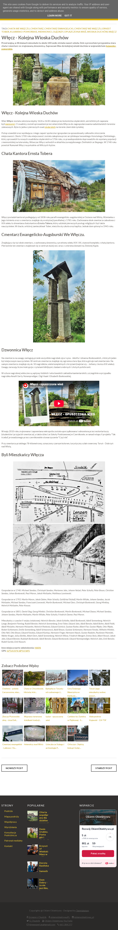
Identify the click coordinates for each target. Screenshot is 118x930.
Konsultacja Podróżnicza (10, 834)
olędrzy (58, 31)
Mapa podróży (11, 816)
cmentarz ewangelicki (58, 28)
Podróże (8, 811)
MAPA (38, 647)
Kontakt (8, 846)
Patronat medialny (13, 840)
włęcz (113, 31)
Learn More (54, 15)
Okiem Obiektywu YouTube (58, 920)
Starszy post (103, 768)
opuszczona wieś (75, 31)
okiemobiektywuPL (60, 917)
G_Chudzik (34, 920)
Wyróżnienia (10, 827)
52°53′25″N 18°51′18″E (18, 650)
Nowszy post (14, 768)
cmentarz (37, 28)
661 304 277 (66, 924)
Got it (68, 15)
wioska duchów (97, 31)
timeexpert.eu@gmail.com (42, 924)
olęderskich (50, 127)
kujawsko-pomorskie (23, 31)
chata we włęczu (18, 28)
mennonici (45, 31)
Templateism (82, 910)
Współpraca (10, 821)
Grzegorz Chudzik (37, 917)
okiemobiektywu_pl (84, 917)
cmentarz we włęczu (87, 28)
